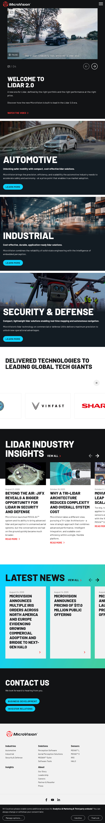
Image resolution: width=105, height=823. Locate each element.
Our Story (42, 771)
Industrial (9, 754)
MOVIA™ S (75, 754)
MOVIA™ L (75, 750)
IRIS (72, 757)
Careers (41, 778)
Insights (9, 767)
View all (52, 455)
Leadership (43, 775)
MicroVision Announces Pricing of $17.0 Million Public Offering (68, 605)
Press (40, 786)
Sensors (75, 746)
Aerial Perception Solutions (50, 754)
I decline (78, 818)
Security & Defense (14, 757)
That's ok (95, 818)
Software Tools (45, 761)
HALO (73, 761)
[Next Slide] (94, 66)
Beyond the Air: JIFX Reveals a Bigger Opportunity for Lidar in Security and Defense (24, 502)
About (41, 767)
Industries (10, 746)
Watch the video (16, 112)
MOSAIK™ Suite (45, 757)
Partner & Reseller (46, 782)
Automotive (10, 750)
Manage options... (14, 818)
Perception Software (47, 750)
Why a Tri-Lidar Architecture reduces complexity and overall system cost (70, 502)
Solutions (43, 746)
